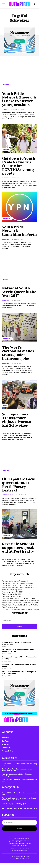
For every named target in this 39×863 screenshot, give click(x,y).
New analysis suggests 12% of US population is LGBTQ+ (19, 658)
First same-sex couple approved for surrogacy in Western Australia (15, 804)
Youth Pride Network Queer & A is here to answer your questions (19, 99)
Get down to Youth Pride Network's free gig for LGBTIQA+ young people (18, 165)
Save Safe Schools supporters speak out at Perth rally (18, 547)
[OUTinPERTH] (19, 4)
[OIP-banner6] (19, 713)
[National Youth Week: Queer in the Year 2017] (19, 268)
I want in (19, 626)
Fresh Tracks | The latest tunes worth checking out (17, 643)
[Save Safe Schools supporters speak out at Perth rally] (19, 524)
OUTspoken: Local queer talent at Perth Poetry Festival (19, 484)
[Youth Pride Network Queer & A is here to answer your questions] (19, 73)
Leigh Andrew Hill (8, 495)
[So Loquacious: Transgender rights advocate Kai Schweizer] (19, 394)
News (5, 405)
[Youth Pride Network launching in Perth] (19, 207)
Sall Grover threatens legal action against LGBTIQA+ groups (19, 672)
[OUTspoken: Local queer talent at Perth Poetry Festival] (19, 459)
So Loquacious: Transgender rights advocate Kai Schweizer (16, 419)
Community (7, 218)
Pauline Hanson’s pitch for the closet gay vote (19, 808)
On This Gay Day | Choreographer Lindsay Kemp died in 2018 (18, 650)
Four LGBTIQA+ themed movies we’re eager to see (19, 665)
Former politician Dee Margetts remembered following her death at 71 (19, 799)
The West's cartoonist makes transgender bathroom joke (18, 352)
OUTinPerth (6, 109)
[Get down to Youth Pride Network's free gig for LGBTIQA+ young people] (19, 138)
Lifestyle (6, 85)
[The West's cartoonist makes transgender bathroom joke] (19, 327)
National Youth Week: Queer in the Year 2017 (19, 292)
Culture (6, 150)
